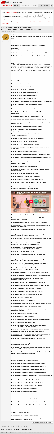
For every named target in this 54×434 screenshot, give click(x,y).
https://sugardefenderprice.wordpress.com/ (23, 322)
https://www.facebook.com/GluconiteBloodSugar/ (24, 415)
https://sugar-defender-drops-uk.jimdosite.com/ (24, 95)
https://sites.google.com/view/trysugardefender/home (26, 306)
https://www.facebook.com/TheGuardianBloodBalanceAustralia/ (28, 366)
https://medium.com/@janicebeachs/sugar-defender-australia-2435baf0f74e (31, 101)
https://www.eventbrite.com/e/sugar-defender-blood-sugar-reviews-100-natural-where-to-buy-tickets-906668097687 (30, 352)
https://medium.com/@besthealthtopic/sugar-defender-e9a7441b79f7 (30, 285)
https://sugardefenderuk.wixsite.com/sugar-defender (25, 151)
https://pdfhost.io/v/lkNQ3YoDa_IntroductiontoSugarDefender (28, 282)
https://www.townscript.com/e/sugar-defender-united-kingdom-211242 (30, 154)
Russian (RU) (4, 432)
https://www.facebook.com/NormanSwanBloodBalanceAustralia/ (28, 402)
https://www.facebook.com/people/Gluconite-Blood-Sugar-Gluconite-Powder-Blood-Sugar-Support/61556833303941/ (31, 418)
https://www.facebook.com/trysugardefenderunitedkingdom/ (34, 53)
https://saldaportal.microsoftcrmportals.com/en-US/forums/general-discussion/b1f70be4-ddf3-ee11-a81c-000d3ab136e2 (29, 243)
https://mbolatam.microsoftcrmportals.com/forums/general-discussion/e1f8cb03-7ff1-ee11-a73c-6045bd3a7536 (27, 268)
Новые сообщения (5, 8)
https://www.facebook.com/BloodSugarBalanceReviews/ (26, 379)
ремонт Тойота (5, 23)
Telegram (35, 15)
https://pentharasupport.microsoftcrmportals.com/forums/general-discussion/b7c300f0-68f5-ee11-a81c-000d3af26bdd (29, 187)
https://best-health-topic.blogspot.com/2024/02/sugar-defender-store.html (31, 303)
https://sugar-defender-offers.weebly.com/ (22, 86)
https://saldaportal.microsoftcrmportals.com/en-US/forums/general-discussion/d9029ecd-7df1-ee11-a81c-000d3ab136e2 (29, 264)
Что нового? (24, 5)
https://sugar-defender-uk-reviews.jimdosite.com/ (24, 173)
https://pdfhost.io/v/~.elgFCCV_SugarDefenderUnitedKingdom (28, 138)
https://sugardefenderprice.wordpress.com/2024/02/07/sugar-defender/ (30, 319)
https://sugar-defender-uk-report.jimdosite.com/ (24, 141)
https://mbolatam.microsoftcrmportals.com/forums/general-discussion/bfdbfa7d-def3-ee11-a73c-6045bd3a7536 (27, 247)
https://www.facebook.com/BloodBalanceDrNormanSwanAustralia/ (29, 404)
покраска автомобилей (28, 22)
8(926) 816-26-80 (16, 15)
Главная (49, 432)
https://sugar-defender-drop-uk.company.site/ (23, 98)
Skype (40, 15)
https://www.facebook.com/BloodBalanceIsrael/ (24, 388)
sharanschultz (5, 31)
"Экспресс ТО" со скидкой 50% (42, 22)
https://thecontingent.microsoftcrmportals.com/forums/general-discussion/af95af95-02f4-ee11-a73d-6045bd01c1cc (28, 326)
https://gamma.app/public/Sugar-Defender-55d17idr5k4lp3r (27, 294)
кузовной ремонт (16, 22)
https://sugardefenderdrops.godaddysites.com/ (24, 313)
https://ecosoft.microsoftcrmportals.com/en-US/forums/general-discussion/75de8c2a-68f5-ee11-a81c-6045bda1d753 (28, 183)
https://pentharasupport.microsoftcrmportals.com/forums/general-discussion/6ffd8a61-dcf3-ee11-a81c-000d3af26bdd (29, 234)
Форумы (16, 5)
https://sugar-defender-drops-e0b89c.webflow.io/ (24, 92)
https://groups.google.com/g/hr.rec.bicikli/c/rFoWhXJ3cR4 (26, 288)
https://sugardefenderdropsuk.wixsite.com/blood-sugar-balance (28, 119)
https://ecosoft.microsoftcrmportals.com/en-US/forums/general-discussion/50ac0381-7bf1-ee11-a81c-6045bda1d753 (28, 255)
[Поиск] (52, 5)
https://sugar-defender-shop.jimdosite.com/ (23, 89)
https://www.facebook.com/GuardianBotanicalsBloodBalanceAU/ (28, 372)
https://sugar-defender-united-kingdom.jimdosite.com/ (26, 214)
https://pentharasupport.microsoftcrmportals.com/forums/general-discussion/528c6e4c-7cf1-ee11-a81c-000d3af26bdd (29, 259)
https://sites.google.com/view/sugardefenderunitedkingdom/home (29, 222)
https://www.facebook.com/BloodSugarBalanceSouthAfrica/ (27, 382)
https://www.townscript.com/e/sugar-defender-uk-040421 (26, 126)
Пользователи (34, 5)
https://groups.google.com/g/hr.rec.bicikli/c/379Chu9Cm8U (27, 291)
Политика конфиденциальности (34, 432)
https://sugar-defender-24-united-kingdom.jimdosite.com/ (27, 179)
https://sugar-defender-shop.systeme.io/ (22, 83)
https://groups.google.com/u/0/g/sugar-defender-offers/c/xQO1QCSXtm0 (30, 275)
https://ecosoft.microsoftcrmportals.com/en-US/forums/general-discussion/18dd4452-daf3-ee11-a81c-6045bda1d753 (28, 230)
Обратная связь (13, 432)
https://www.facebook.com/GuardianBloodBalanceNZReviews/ (28, 363)
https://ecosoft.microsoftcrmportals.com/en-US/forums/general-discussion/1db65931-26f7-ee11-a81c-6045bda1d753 (28, 339)
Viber (31, 15)
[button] (28, 5)
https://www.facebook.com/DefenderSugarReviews (31, 45)
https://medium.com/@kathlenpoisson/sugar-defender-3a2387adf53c (29, 272)
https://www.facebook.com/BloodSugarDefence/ (24, 391)
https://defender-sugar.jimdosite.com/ (21, 297)
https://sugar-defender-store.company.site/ (23, 316)
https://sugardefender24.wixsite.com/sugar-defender (25, 176)
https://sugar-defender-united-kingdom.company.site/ (25, 144)
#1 (52, 34)
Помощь (44, 432)
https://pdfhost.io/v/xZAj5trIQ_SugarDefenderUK (24, 166)
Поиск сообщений (14, 8)
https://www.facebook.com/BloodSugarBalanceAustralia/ (26, 385)
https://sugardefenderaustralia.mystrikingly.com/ (24, 108)
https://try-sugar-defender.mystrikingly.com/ (23, 300)
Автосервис (7, 15)
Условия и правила (22, 432)
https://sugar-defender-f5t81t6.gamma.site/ (23, 251)
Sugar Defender (15, 63)
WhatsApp (26, 15)
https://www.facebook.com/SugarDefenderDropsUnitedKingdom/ (28, 50)
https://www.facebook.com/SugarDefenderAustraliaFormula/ (34, 55)
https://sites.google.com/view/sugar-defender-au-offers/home (28, 116)
